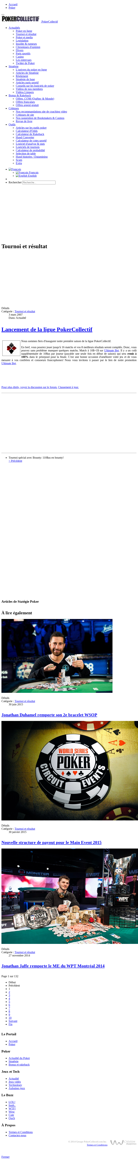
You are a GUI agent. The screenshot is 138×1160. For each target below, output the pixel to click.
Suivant (13, 1021)
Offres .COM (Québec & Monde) (35, 98)
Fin (10, 1024)
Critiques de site (25, 114)
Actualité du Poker (19, 1058)
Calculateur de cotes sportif (31, 140)
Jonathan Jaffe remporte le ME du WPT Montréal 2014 (53, 966)
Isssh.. (12, 1105)
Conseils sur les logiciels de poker (35, 85)
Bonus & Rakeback (20, 95)
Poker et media (24, 37)
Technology (15, 1085)
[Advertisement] (69, 212)
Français (33, 172)
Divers (19, 50)
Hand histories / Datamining (32, 156)
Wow (12, 1111)
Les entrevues (23, 59)
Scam (19, 159)
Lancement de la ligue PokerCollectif (46, 329)
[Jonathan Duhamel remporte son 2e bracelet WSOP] (56, 691)
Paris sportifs (23, 53)
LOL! (12, 1102)
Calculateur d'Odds (27, 130)
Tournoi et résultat (26, 34)
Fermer (5, 1156)
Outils (12, 124)
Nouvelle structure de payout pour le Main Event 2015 (51, 842)
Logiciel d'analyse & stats (30, 143)
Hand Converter (25, 137)
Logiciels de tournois (28, 147)
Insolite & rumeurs (26, 43)
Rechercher (15, 182)
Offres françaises (25, 101)
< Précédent (15, 460)
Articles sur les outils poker (31, 127)
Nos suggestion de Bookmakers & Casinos (40, 118)
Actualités (14, 27)
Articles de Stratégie (27, 72)
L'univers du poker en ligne (31, 69)
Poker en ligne (24, 30)
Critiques (14, 108)
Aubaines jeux (17, 1088)
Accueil (13, 4)
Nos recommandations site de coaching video (41, 111)
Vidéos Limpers (25, 92)
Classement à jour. (68, 387)
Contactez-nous (17, 1135)
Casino (20, 56)
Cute (11, 1114)
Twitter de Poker (25, 63)
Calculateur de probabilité (30, 150)
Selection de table (26, 153)
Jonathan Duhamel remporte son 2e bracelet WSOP (49, 715)
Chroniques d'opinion (28, 47)
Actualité (14, 1078)
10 (10, 1017)
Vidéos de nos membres (29, 88)
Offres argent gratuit (27, 105)
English (32, 175)
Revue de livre (24, 121)
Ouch (12, 1118)
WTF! (12, 1108)
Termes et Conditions (21, 1132)
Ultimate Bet (111, 350)
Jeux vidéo (15, 1081)
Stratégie (14, 66)
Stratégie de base (25, 79)
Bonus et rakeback (19, 1064)
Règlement (22, 76)
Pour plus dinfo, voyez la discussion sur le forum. (29, 387)
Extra (19, 163)
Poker (12, 7)
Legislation (22, 40)
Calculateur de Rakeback (30, 134)
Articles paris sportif (27, 82)
